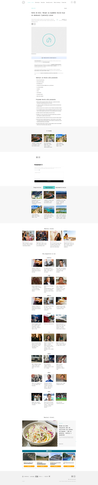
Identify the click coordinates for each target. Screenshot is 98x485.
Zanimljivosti (49, 2)
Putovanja (37, 2)
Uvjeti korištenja (65, 481)
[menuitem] (75, 2)
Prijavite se (49, 181)
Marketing (63, 481)
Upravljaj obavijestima (72, 479)
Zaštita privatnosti (69, 481)
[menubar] (75, 2)
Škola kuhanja (57, 2)
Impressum (60, 481)
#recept (65, 8)
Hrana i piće (31, 2)
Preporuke (64, 2)
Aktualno (43, 2)
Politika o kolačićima (74, 481)
